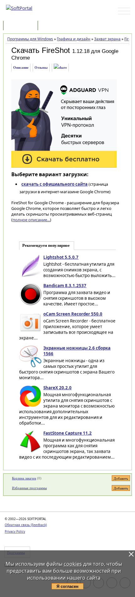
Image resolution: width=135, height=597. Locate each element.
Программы (22, 26)
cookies (73, 563)
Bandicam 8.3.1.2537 (64, 285)
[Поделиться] (60, 68)
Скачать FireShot (40, 50)
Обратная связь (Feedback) (26, 525)
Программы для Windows (30, 39)
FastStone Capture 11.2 (67, 433)
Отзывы (41, 67)
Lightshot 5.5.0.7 (60, 257)
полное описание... (31, 220)
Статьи (53, 26)
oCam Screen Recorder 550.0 (72, 314)
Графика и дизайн (73, 39)
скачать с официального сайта (54, 184)
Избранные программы (29, 488)
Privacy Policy (15, 531)
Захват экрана (107, 39)
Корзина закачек (24, 478)
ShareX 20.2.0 (57, 388)
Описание (21, 67)
